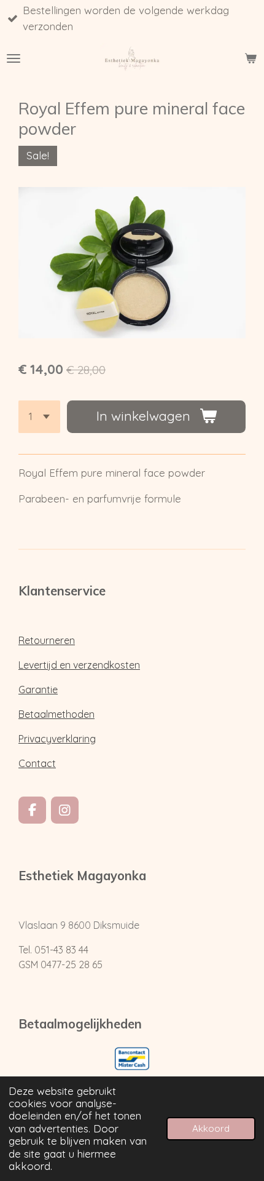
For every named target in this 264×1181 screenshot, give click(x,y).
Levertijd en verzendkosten (79, 665)
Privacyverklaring (57, 739)
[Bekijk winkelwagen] (250, 58)
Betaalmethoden (56, 714)
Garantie (38, 689)
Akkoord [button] (211, 1128)
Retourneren (46, 640)
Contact (37, 763)
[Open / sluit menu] (13, 58)
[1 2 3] (39, 416)
